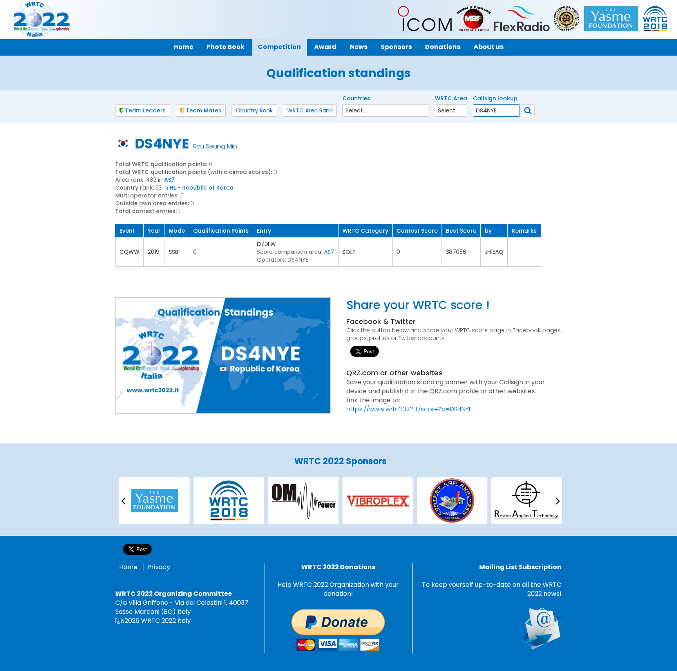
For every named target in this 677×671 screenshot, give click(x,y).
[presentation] (123, 500)
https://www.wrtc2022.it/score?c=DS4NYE (409, 409)
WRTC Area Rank (309, 110)
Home (128, 567)
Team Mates (202, 110)
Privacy (158, 567)
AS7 (169, 180)
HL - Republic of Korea (202, 188)
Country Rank (254, 110)
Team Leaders (144, 110)
